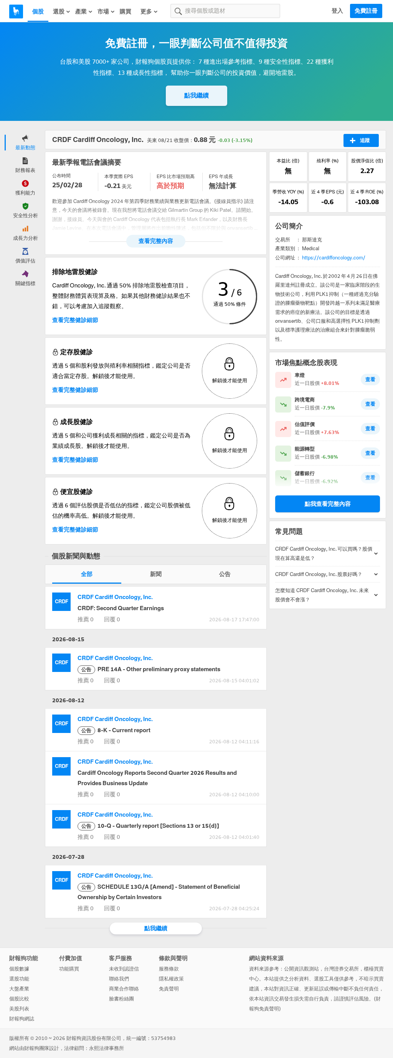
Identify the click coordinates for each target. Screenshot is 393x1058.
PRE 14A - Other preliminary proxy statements (150, 669)
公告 (225, 574)
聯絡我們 (119, 979)
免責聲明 (169, 989)
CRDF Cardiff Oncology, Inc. (115, 597)
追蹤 (365, 140)
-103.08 (367, 202)
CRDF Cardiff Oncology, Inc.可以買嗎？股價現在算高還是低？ (323, 553)
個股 (38, 11)
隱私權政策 (171, 979)
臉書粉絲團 (121, 999)
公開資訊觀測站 (301, 969)
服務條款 (169, 969)
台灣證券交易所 (341, 969)
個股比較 (19, 999)
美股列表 (19, 1009)
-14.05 (288, 202)
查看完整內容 (156, 241)
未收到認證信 (124, 969)
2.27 (367, 171)
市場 (103, 11)
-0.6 (327, 202)
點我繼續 (196, 95)
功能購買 (69, 969)
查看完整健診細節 (75, 320)
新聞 (156, 574)
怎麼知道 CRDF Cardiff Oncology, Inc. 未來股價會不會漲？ (322, 595)
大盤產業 (19, 989)
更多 (146, 11)
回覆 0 (112, 619)
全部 (86, 574)
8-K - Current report (115, 730)
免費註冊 (366, 10)
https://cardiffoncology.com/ (333, 258)
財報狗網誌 (21, 1019)
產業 (81, 11)
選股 (58, 11)
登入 (337, 10)
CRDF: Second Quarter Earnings (121, 608)
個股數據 (19, 969)
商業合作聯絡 (124, 989)
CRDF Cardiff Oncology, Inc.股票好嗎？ (318, 574)
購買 (125, 11)
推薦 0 (86, 619)
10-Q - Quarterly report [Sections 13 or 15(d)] (150, 825)
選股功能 (19, 979)
